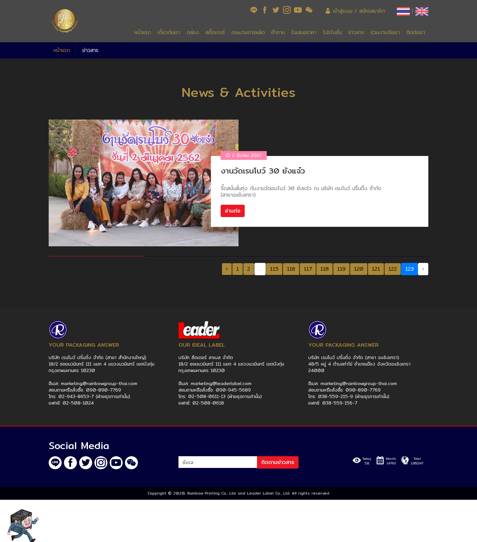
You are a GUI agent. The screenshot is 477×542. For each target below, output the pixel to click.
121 (376, 269)
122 (392, 269)
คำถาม (278, 32)
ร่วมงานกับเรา (385, 32)
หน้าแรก (142, 32)
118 (324, 269)
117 (308, 269)
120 (358, 269)
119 (341, 269)
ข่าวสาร (356, 32)
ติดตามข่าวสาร (277, 462)
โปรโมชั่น (332, 32)
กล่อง (193, 32)
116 (291, 269)
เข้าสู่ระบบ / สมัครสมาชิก (358, 11)
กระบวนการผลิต (248, 32)
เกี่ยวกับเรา (168, 32)
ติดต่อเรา (415, 32)
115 (274, 269)
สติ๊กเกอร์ (215, 32)
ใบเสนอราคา (303, 32)
